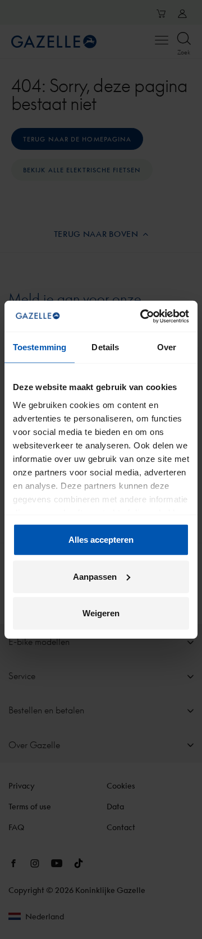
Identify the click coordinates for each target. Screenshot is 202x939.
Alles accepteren (101, 539)
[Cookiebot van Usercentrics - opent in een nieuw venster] (142, 316)
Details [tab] (105, 347)
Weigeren (101, 613)
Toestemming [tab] (39, 347)
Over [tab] (166, 347)
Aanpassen (95, 576)
